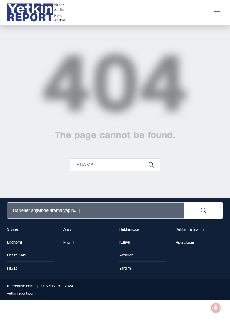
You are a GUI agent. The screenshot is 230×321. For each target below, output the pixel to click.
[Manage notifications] (216, 308)
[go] (151, 165)
